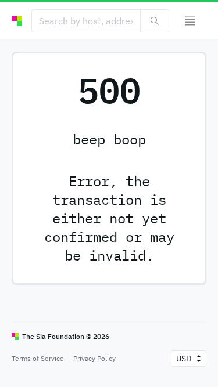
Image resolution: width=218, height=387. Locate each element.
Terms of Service (38, 358)
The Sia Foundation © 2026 (65, 336)
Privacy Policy (94, 358)
